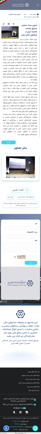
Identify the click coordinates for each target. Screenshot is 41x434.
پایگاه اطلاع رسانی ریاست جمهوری (30, 375)
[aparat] (20, 412)
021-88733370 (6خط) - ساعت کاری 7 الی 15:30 (18, 404)
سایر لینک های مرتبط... (33, 390)
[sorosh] (14, 412)
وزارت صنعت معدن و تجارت (32, 379)
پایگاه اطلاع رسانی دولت (33, 387)
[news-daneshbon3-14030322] (20, 167)
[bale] (27, 412)
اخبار (25, 14)
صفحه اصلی (33, 14)
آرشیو (8, 142)
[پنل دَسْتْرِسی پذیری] (6, 428)
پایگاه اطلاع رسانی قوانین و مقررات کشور (29, 383)
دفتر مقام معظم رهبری (33, 372)
